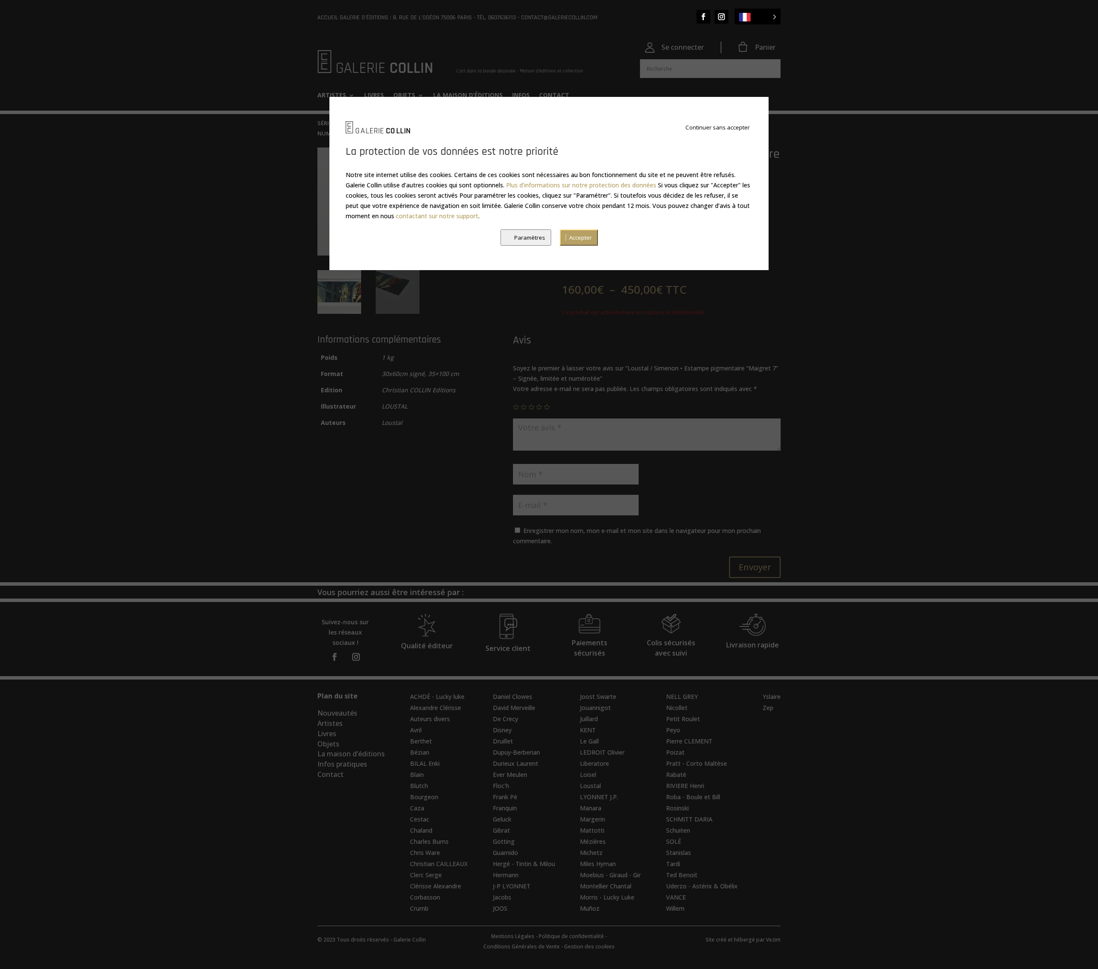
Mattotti (592, 830)
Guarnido (505, 853)
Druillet (503, 741)
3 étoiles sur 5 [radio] (531, 407)
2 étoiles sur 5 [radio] (524, 407)
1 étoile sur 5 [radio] (516, 407)
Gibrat (501, 830)
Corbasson (425, 897)
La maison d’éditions (351, 753)
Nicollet (677, 708)
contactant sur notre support (437, 216)
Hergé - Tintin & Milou (524, 864)
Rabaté (676, 774)
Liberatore (594, 763)
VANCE (676, 897)
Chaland (421, 830)
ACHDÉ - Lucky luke (437, 696)
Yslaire (772, 696)
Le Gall (589, 741)
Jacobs (502, 897)
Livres (326, 733)
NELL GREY (682, 696)
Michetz (591, 853)
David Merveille (514, 708)
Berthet (421, 741)
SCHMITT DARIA (689, 819)
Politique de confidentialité (571, 936)
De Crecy (505, 719)
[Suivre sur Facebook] (703, 17)
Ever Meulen (510, 774)
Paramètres (529, 237)
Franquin (505, 808)
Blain (417, 774)
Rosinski (677, 808)
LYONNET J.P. (599, 797)
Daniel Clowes (512, 696)
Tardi (673, 864)
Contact (330, 774)
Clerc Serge (426, 875)
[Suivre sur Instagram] (721, 17)
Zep (768, 708)
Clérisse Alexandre (435, 886)
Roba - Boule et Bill (693, 797)
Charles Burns (429, 841)
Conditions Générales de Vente (521, 946)
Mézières (593, 841)
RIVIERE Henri (685, 786)
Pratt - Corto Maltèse (696, 763)
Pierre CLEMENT (689, 741)
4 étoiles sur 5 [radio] (539, 407)
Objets (328, 744)
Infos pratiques (342, 764)
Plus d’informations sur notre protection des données (581, 185)
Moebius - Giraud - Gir (610, 875)
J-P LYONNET (512, 886)
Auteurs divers (430, 719)
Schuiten (678, 830)
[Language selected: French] (758, 16)
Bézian (419, 752)
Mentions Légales (512, 936)
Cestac (419, 819)
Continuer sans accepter (717, 127)
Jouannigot (595, 708)
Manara (590, 808)
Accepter (580, 237)
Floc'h (501, 786)
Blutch (419, 786)
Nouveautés (337, 713)
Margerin (592, 819)
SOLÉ (673, 841)
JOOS (500, 908)
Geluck (502, 819)
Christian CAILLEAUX (439, 864)
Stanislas (678, 853)
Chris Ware (425, 853)
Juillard (589, 719)
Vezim (773, 939)
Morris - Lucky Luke (607, 897)
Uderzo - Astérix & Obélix (702, 886)
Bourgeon (424, 797)
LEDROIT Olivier (602, 752)
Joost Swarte (598, 696)
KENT (588, 730)
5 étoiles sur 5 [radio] (547, 407)
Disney (502, 730)
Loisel (588, 774)
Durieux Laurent (515, 763)
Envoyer (755, 567)
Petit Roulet (683, 719)
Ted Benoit (681, 875)
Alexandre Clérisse (435, 708)
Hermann (506, 875)
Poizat (675, 752)
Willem (675, 908)
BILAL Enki (425, 763)
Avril (416, 730)
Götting (504, 841)
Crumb (419, 908)
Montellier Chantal (605, 886)
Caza (417, 808)
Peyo (673, 730)
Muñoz (590, 908)
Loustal (590, 786)
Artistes (330, 723)
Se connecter (682, 47)
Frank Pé (505, 797)
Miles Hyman (598, 864)
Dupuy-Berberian (516, 752)
